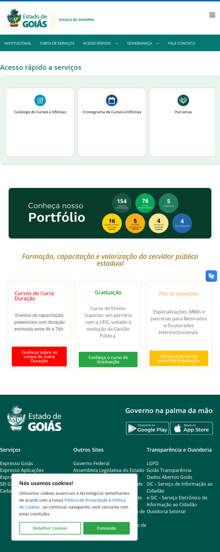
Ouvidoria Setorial (166, 511)
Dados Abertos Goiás (169, 477)
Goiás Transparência (169, 470)
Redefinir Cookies (50, 528)
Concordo (106, 528)
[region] (74, 507)
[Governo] (50, 17)
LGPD (153, 463)
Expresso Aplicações (22, 470)
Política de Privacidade (86, 500)
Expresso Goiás (16, 463)
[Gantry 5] (34, 418)
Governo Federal (91, 463)
